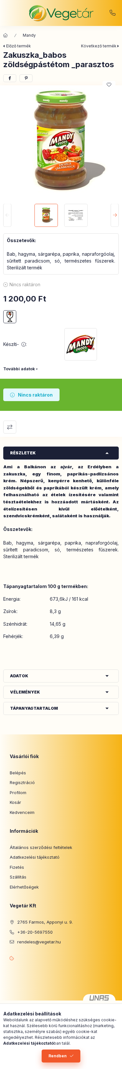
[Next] (115, 215)
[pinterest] (26, 78)
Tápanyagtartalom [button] (34, 708)
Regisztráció (22, 782)
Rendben (57, 1055)
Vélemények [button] (25, 692)
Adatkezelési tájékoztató (35, 857)
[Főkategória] (5, 35)
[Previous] (7, 215)
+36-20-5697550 (112, 13)
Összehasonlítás (9, 427)
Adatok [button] (19, 675)
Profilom (18, 792)
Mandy (29, 35)
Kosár (15, 802)
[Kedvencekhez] (108, 85)
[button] (61, 143)
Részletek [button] (23, 452)
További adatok (19, 368)
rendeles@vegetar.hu (39, 941)
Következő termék (98, 45)
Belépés (18, 772)
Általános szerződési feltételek (41, 847)
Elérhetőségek (24, 887)
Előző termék (18, 45)
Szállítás (18, 876)
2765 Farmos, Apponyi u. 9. (45, 922)
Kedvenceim (22, 812)
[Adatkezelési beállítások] (11, 958)
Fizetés (17, 867)
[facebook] (9, 78)
